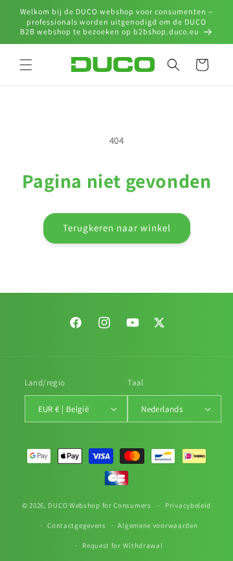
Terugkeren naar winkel (117, 228)
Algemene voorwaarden (157, 525)
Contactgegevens (76, 525)
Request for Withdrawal (122, 545)
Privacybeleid (188, 505)
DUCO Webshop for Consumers (99, 505)
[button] (26, 65)
